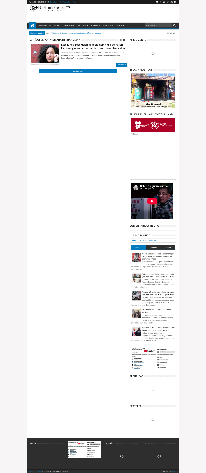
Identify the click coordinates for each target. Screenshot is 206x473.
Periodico (53, 2)
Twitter (157, 2)
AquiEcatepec (69, 25)
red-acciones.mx (35, 471)
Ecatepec (95, 25)
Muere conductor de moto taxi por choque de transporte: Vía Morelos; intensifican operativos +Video (158, 256)
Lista (124, 39)
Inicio (32, 25)
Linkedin (168, 2)
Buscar (174, 25)
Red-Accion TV (65, 2)
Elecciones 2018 (44, 25)
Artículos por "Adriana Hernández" (54, 39)
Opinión (119, 25)
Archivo (57, 25)
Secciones (82, 25)
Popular (138, 247)
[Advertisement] (124, 13)
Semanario (153, 247)
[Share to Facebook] (32, 58)
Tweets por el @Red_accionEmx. (143, 240)
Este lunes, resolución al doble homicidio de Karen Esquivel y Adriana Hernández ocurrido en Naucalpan (93, 46)
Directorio (108, 25)
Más (74, 2)
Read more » (121, 65)
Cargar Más (78, 71)
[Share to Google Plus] (38, 58)
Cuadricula (121, 39)
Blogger (174, 471)
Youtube (171, 2)
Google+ (164, 2)
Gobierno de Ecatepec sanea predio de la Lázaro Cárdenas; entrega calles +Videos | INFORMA (85, 33)
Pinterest (175, 2)
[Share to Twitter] (35, 58)
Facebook (161, 2)
